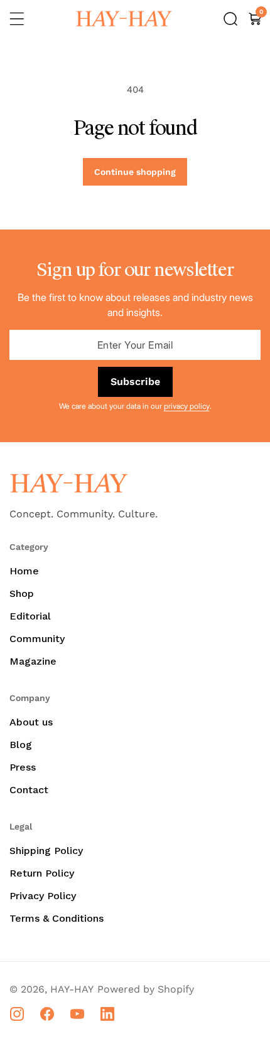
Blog (20, 745)
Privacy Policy (42, 896)
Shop (21, 593)
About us (31, 722)
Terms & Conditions (56, 918)
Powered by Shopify (145, 989)
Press (22, 767)
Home (24, 571)
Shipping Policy (46, 851)
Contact (28, 790)
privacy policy (187, 406)
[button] (16, 18)
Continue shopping (135, 172)
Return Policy (41, 873)
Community (37, 639)
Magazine (33, 661)
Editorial (30, 616)
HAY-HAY (72, 989)
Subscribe (135, 382)
